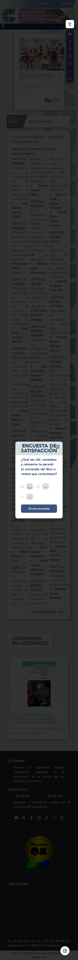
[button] (57, 446)
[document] (39, 480)
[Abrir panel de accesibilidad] (70, 24)
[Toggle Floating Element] (64, 950)
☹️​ (30, 497)
